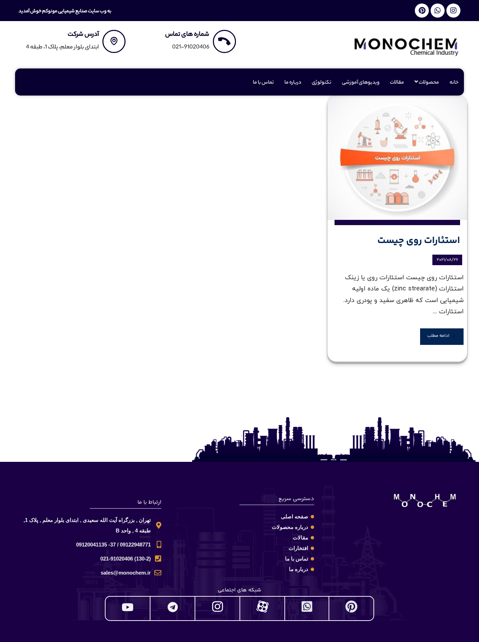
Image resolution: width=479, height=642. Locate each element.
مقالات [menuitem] (397, 83)
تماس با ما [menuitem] (263, 83)
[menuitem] (427, 83)
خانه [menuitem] (454, 83)
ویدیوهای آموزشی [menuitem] (360, 83)
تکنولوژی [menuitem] (321, 83)
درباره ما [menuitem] (292, 83)
